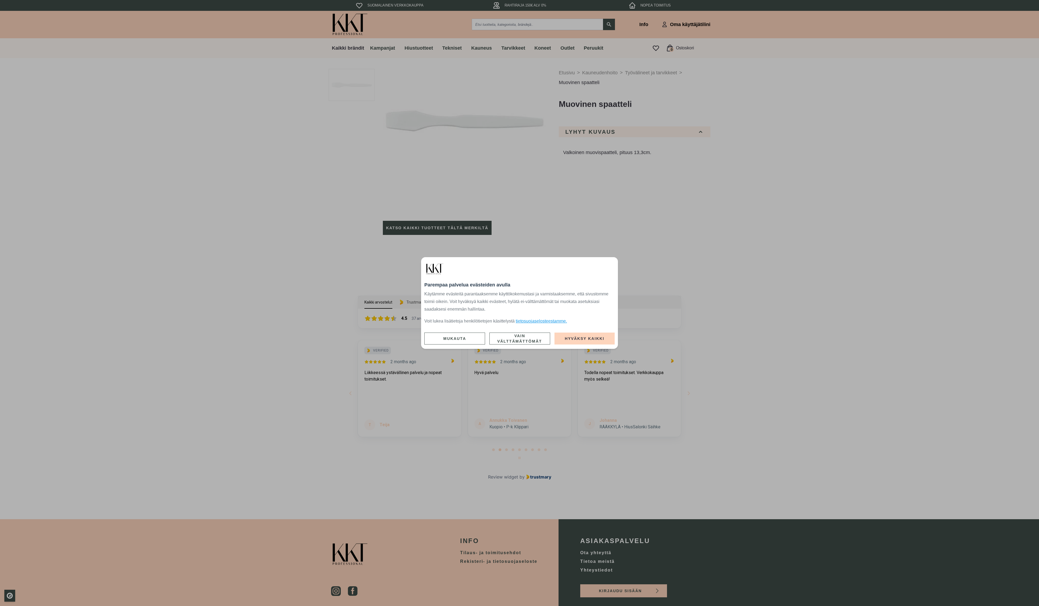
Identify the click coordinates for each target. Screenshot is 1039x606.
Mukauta (454, 338)
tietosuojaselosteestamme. (541, 321)
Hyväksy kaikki (584, 338)
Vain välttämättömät (519, 338)
